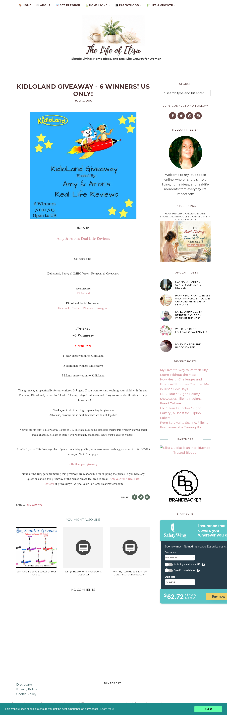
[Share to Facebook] (134, 497)
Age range (170, 552)
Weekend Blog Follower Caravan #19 (191, 331)
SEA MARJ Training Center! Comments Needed (188, 284)
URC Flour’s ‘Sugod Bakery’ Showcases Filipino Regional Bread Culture (181, 398)
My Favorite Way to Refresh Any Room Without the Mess (188, 315)
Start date (170, 577)
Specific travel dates (184, 570)
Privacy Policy (26, 689)
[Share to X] (141, 497)
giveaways (35, 504)
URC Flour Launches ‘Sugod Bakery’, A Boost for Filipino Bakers (180, 413)
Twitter (76, 308)
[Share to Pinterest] (147, 497)
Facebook (64, 308)
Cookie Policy (26, 694)
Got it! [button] (208, 709)
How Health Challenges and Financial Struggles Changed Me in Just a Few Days (185, 216)
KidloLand (83, 293)
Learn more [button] (107, 709)
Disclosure (24, 684)
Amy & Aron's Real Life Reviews (83, 238)
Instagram (102, 308)
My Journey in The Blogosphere (188, 346)
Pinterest (88, 308)
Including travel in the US (187, 564)
